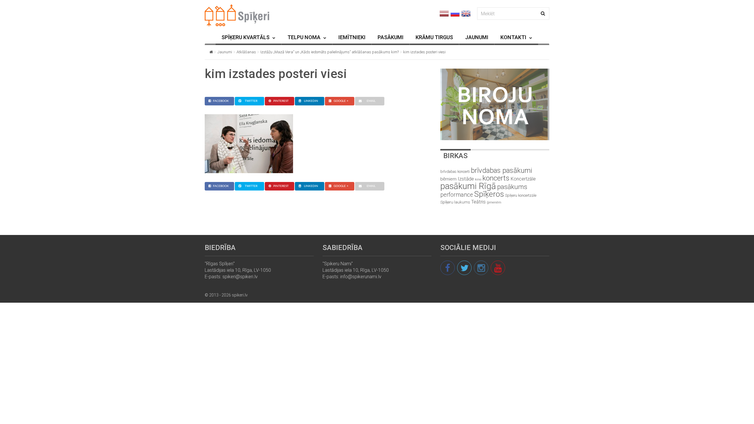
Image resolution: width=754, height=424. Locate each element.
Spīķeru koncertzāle (520, 195)
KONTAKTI (513, 37)
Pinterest (281, 101)
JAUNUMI (476, 37)
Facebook (221, 101)
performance (456, 194)
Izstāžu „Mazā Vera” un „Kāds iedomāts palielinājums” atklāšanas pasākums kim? (329, 52)
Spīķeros (489, 193)
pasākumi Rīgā (468, 186)
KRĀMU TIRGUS (434, 37)
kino (478, 179)
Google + (341, 101)
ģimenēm (494, 202)
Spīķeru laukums (455, 202)
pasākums (512, 187)
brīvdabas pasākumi (501, 170)
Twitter (251, 101)
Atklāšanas (246, 52)
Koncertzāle (523, 179)
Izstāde (466, 179)
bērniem (448, 179)
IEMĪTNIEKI (352, 37)
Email (371, 101)
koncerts (496, 178)
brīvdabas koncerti (455, 172)
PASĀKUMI (391, 37)
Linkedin (311, 101)
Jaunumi (224, 52)
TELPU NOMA (303, 37)
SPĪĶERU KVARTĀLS (245, 37)
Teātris (478, 202)
